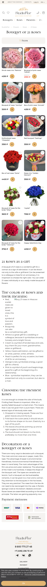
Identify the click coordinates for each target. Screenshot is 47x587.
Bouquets (8, 20)
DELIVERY (23, 562)
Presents (30, 20)
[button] (3, 2)
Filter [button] (25, 40)
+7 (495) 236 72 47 (24, 551)
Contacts (28, 2)
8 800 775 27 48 (23, 546)
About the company (15, 2)
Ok (23, 583)
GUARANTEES (23, 568)
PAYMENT (23, 565)
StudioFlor (5, 27)
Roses (19, 20)
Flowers (16, 27)
